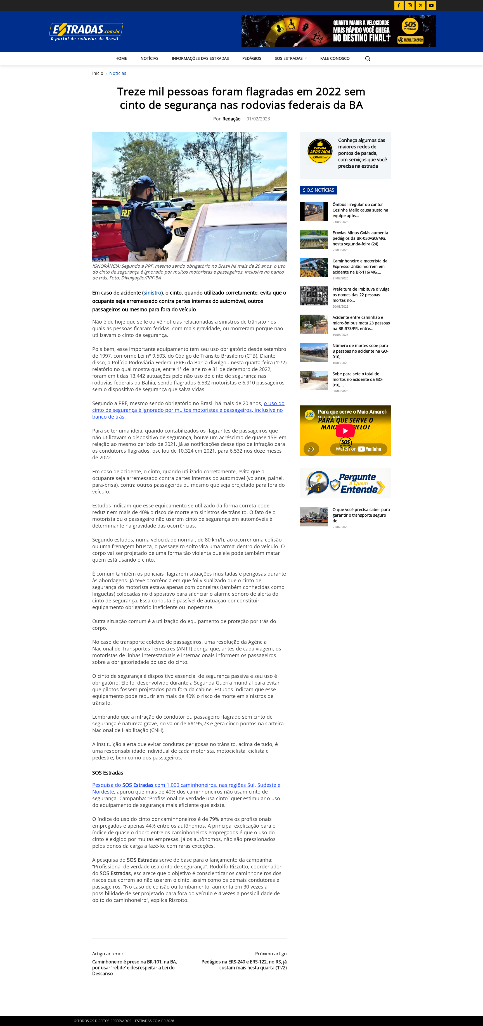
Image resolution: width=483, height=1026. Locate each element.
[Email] (136, 926)
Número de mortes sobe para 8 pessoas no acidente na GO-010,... (361, 351)
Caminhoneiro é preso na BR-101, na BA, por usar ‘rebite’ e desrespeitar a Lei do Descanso (134, 968)
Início (97, 73)
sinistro (152, 292)
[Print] (149, 926)
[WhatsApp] (123, 926)
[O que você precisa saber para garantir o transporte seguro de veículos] (314, 516)
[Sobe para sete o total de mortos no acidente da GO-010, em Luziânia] (314, 380)
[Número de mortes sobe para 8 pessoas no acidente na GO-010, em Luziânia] (314, 352)
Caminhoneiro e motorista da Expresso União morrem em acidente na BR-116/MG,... (360, 266)
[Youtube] (431, 5)
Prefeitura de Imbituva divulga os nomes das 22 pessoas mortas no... (361, 294)
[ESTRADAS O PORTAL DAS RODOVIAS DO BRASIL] (105, 31)
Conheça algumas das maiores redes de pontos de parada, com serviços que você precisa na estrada (362, 153)
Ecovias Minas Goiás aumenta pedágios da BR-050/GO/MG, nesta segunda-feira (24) (360, 238)
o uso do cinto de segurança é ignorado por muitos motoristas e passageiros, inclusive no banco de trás (188, 410)
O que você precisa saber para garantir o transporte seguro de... (361, 515)
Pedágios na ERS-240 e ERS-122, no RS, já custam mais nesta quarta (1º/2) (244, 965)
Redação (231, 119)
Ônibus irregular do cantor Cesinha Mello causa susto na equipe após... (360, 210)
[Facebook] (399, 5)
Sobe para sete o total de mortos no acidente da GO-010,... (358, 379)
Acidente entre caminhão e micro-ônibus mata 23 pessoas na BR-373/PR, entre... (361, 323)
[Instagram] (410, 5)
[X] (420, 5)
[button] (367, 58)
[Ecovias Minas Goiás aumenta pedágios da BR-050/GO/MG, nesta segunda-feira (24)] (314, 239)
